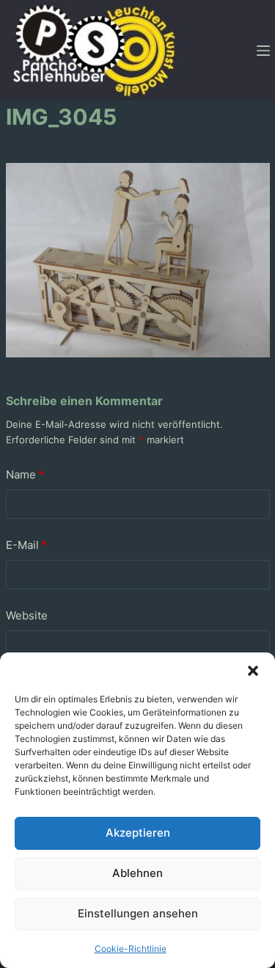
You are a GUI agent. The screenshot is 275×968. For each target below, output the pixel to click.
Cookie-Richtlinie (130, 948)
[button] (253, 670)
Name (25, 474)
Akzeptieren (138, 833)
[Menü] (263, 50)
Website (27, 615)
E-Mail (26, 545)
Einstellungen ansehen (138, 913)
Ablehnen (137, 873)
